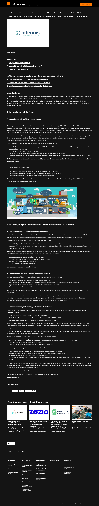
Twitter (21, 390)
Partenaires (44, 5)
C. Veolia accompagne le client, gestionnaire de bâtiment (29, 86)
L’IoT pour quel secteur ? (12, 464)
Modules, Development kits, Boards (27, 465)
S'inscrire (10, 443)
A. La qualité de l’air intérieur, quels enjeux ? (24, 66)
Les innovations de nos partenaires (35, 12)
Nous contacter (87, 5)
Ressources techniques (67, 473)
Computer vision (26, 482)
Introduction (11, 59)
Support (59, 5)
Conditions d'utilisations (23, 503)
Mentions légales (36, 503)
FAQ (65, 464)
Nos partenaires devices (40, 474)
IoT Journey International (63, 503)
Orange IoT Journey (11, 12)
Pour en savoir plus (13, 377)
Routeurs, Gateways (27, 475)
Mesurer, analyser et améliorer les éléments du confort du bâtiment (36, 76)
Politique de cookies (49, 503)
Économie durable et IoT (13, 473)
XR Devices (25, 478)
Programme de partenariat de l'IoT (41, 464)
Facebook (15, 390)
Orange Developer (77, 503)
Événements (52, 5)
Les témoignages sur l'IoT (41, 479)
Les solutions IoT (12, 468)
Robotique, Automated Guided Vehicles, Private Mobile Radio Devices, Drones (27, 488)
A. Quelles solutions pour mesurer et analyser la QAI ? (28, 79)
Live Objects (87, 503)
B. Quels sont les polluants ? (18, 69)
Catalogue (36, 5)
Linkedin (28, 390)
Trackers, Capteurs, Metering (27, 470)
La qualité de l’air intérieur (19, 63)
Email (33, 390)
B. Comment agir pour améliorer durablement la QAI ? (28, 83)
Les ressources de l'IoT (69, 468)
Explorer (30, 5)
